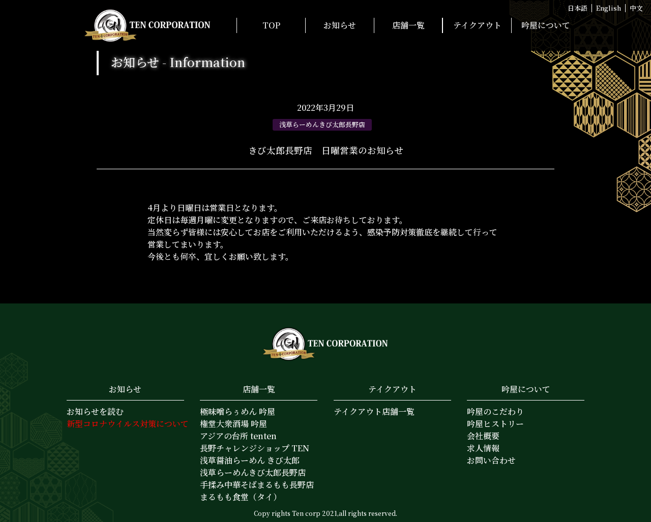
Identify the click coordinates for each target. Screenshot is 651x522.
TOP (271, 25)
